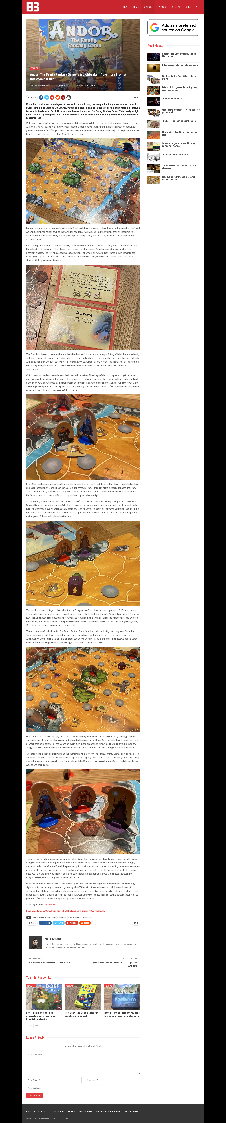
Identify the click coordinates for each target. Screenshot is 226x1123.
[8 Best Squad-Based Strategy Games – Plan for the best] (153, 57)
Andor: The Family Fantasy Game (44, 917)
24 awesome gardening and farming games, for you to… (179, 144)
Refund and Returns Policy (108, 1111)
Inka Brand (62, 917)
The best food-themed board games (179, 121)
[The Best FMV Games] (153, 101)
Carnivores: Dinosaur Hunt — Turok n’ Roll (49, 962)
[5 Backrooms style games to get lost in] (153, 68)
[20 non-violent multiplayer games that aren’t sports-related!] (153, 135)
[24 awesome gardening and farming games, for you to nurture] (153, 146)
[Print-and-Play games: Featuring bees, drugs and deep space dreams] (153, 90)
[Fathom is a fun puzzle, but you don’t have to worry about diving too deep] (122, 997)
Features (162, 7)
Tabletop (86, 917)
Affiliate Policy (131, 1111)
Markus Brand (75, 917)
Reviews (148, 7)
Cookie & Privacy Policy (64, 1111)
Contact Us (44, 1111)
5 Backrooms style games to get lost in (180, 65)
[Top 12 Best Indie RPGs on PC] (153, 157)
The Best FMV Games (172, 98)
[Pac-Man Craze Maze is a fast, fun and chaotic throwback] (83, 997)
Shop (188, 7)
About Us (30, 1111)
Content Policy (85, 1111)
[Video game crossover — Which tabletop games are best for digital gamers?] (153, 113)
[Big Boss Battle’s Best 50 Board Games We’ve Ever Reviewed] (153, 79)
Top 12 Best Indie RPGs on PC (175, 154)
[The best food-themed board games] (153, 124)
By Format (176, 7)
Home (126, 7)
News (136, 7)
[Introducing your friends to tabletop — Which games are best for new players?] (153, 180)
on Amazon (50, 904)
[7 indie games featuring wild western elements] (153, 168)
